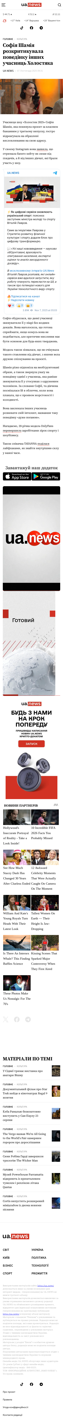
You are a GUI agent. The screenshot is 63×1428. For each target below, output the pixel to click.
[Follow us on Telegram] (41, 28)
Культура (22, 39)
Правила (7, 1399)
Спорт (7, 1273)
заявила (42, 149)
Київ (6, 1258)
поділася (43, 443)
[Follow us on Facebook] (31, 28)
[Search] (59, 5)
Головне (8, 39)
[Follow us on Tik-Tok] (21, 28)
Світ (6, 1250)
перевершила (12, 430)
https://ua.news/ (45, 1285)
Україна (37, 1250)
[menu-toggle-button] (3, 5)
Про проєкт (9, 1392)
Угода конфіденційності (15, 1407)
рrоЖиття (39, 1273)
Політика (38, 1258)
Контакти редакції (12, 1415)
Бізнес (8, 1266)
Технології (39, 1266)
